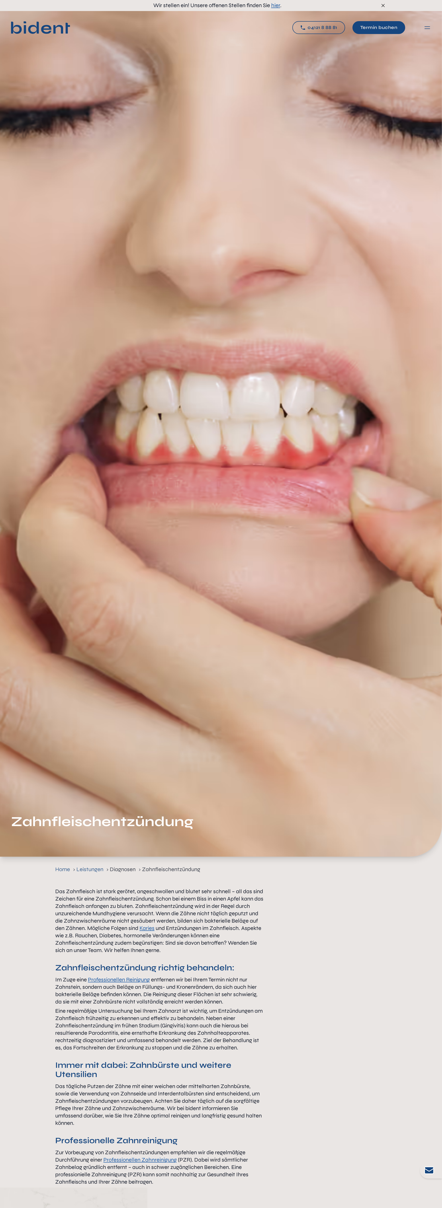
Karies (147, 928)
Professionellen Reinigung (119, 979)
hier (275, 5)
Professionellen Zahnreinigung (140, 1160)
